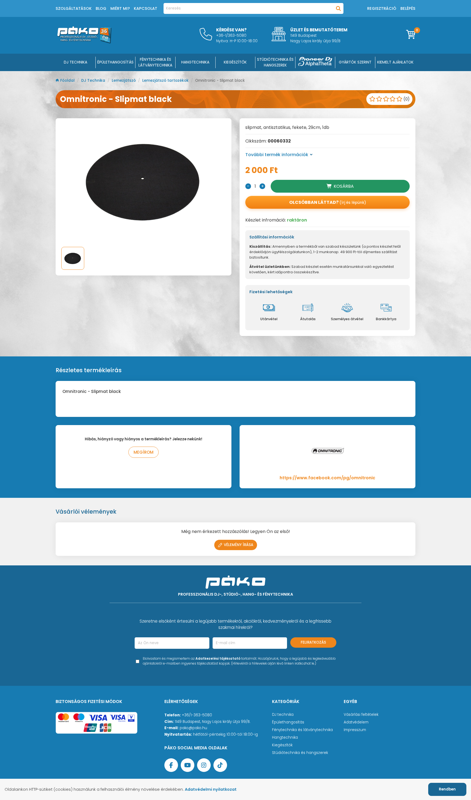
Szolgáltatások (74, 8)
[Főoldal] (84, 42)
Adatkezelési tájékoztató (217, 658)
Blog (101, 8)
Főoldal (68, 80)
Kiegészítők (282, 745)
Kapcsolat (145, 8)
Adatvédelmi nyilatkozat (211, 789)
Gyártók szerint (355, 62)
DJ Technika (75, 62)
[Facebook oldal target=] (171, 765)
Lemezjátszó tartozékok (166, 80)
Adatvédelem (356, 722)
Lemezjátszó (124, 80)
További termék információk (276, 154)
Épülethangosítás (288, 722)
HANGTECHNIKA (195, 62)
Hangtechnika (285, 737)
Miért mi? (120, 8)
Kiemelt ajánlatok (395, 62)
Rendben (447, 789)
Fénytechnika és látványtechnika (302, 729)
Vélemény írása (238, 544)
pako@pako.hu (193, 728)
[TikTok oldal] (220, 765)
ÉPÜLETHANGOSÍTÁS (115, 62)
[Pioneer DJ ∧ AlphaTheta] (315, 62)
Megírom (143, 452)
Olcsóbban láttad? (327, 202)
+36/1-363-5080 (197, 715)
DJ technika (283, 714)
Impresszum (355, 729)
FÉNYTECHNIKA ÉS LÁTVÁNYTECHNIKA (155, 62)
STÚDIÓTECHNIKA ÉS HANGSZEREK (275, 62)
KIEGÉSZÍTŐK (235, 62)
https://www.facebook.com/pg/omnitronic (327, 478)
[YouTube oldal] (187, 765)
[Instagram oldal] (204, 765)
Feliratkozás (313, 642)
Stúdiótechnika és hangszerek (300, 752)
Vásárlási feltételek (361, 714)
